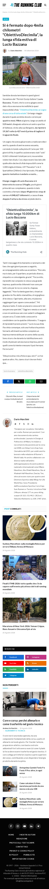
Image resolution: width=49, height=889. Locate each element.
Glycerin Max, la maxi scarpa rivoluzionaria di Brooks (13, 399)
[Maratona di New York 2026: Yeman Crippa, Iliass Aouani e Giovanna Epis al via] (24, 610)
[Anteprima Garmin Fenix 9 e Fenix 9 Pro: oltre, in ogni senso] (10, 771)
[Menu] (4, 5)
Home (5, 12)
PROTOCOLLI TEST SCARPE (21, 843)
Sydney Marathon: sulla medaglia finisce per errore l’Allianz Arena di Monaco (31, 802)
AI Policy (13, 855)
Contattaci (22, 847)
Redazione (21, 839)
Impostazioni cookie (23, 859)
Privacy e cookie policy (22, 851)
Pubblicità (29, 855)
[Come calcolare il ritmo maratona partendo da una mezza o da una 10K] (10, 787)
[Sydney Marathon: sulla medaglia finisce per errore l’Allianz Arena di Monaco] (24, 527)
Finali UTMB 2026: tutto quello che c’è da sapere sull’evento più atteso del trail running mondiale (24, 586)
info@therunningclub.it (24, 881)
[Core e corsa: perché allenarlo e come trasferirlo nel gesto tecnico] (24, 704)
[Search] (45, 5)
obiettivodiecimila (25, 371)
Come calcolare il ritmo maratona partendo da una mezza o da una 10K (31, 786)
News (6, 19)
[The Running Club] (26, 5)
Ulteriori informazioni (29, 876)
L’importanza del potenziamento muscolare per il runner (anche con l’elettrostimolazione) (36, 401)
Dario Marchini (16, 51)
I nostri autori (27, 835)
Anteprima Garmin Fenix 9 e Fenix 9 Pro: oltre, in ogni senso (32, 770)
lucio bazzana (9, 371)
